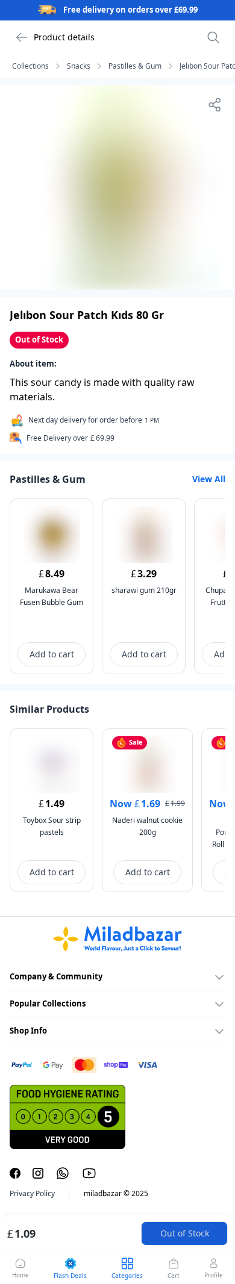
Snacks (78, 66)
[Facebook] (15, 1173)
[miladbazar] (117, 939)
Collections (30, 66)
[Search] (213, 37)
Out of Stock (184, 1233)
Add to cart (52, 654)
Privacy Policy (32, 1194)
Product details (64, 37)
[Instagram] (38, 1173)
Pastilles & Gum (134, 66)
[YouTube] (89, 1173)
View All (208, 479)
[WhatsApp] (62, 1173)
